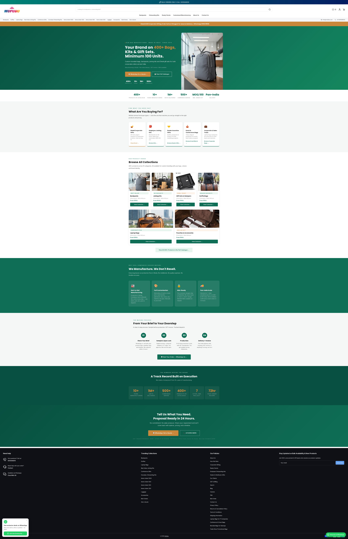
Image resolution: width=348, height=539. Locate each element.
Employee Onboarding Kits (218, 471)
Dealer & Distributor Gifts (217, 475)
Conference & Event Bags (217, 522)
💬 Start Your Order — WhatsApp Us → (174, 357)
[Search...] (269, 9)
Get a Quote (133, 19)
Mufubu (167, 536)
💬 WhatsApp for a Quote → (137, 74)
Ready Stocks (214, 468)
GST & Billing (214, 482)
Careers (212, 492)
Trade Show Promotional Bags (218, 529)
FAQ (211, 495)
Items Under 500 (79, 19)
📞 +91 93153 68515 (189, 433)
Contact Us (213, 502)
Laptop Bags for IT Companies (219, 519)
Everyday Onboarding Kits (55, 19)
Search (212, 485)
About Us (213, 458)
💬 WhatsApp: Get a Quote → (163, 433)
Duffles (12, 19)
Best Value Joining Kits (30, 19)
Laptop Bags (19, 19)
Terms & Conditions (216, 512)
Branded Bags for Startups (218, 526)
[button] (344, 9)
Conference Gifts (42, 19)
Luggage (109, 19)
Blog (211, 488)
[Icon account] (340, 9)
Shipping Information (216, 515)
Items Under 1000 (68, 19)
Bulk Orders (125, 19)
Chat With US (12, 475)
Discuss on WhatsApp (337, 534)
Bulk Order (213, 498)
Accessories (116, 19)
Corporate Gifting (215, 465)
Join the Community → (16, 533)
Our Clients (213, 478)
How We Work (214, 461)
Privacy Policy (214, 505)
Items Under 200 (101, 19)
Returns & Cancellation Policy (218, 509)
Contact (10, 468)
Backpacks (6, 19)
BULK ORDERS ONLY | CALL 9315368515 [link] (175, 2)
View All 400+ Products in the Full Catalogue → (174, 250)
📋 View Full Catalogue (161, 74)
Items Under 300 (90, 19)
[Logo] (12, 9)
